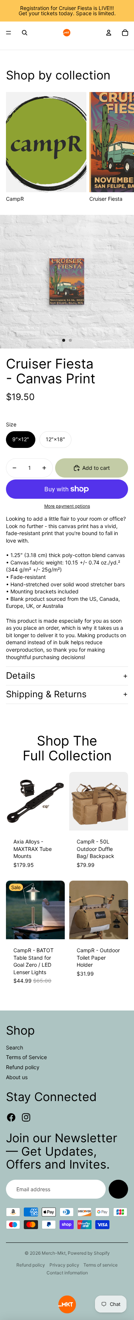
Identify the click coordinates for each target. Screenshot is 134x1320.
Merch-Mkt (54, 1253)
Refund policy (22, 1067)
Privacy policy (64, 1265)
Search (14, 1047)
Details (20, 675)
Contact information (67, 1272)
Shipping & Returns (46, 694)
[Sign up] (118, 1189)
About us (17, 1077)
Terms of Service (26, 1057)
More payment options (67, 506)
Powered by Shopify (89, 1253)
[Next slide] (120, 147)
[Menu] (8, 32)
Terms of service (100, 1265)
